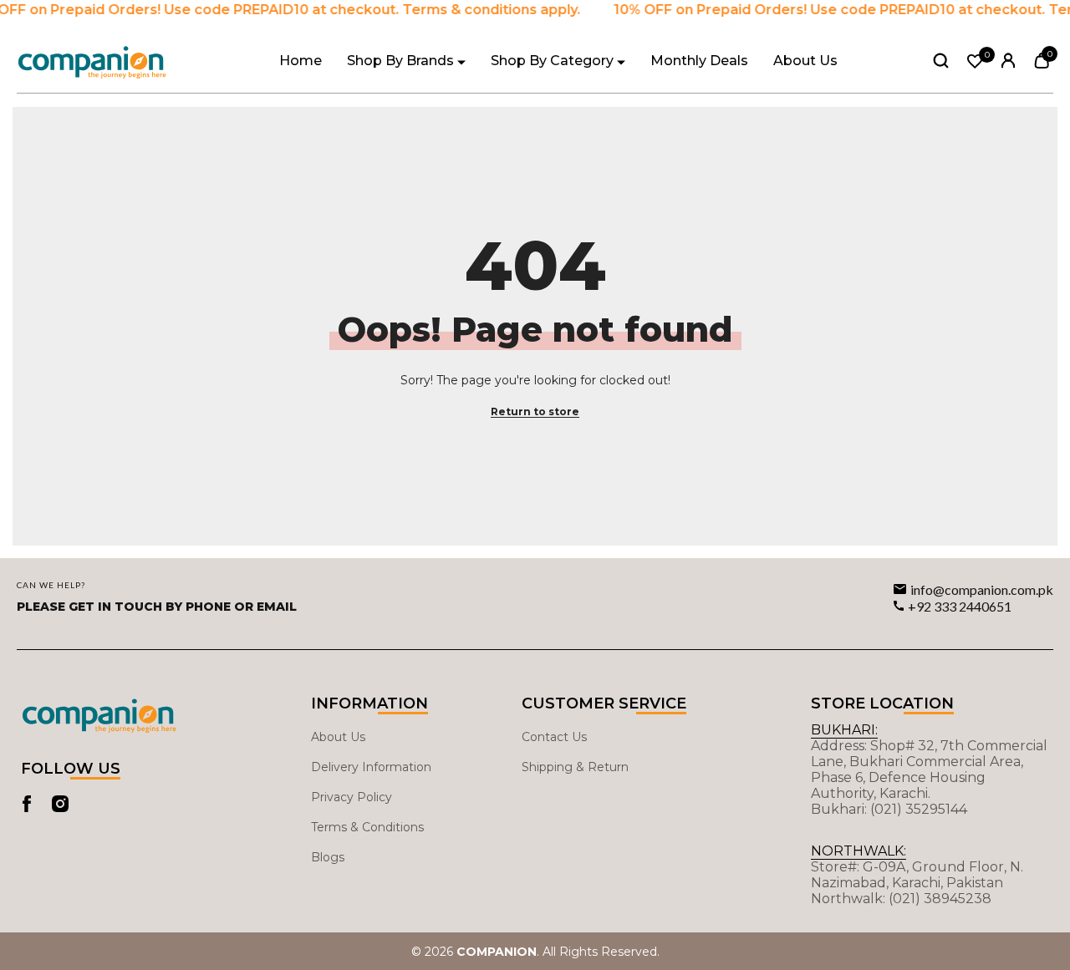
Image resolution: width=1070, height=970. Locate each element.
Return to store (535, 411)
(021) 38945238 (940, 899)
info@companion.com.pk (981, 589)
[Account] (1008, 61)
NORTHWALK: (858, 851)
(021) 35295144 (918, 809)
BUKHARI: (844, 730)
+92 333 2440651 (959, 606)
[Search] (941, 60)
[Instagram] (60, 803)
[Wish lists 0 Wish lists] (975, 61)
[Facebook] (26, 803)
